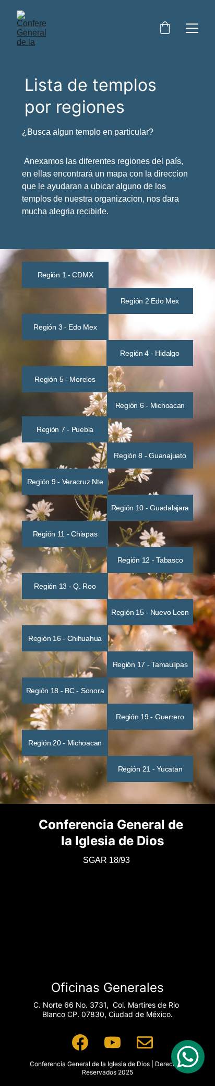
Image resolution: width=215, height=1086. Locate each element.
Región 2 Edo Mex (150, 301)
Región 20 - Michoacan (65, 743)
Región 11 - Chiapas (65, 534)
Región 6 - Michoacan (150, 405)
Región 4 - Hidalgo (149, 353)
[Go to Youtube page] (112, 1042)
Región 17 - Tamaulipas (150, 664)
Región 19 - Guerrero (150, 717)
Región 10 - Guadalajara (150, 508)
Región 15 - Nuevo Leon (150, 612)
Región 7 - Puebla (65, 429)
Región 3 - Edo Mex (65, 327)
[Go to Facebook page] (80, 1042)
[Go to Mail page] (145, 1042)
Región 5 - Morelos (64, 379)
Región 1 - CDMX (65, 275)
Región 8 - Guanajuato (150, 455)
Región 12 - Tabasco (150, 560)
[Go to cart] (165, 28)
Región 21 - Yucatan (150, 769)
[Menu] (192, 28)
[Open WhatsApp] (188, 1056)
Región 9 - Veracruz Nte (65, 481)
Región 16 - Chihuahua (65, 638)
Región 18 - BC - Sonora (65, 690)
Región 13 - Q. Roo (64, 586)
